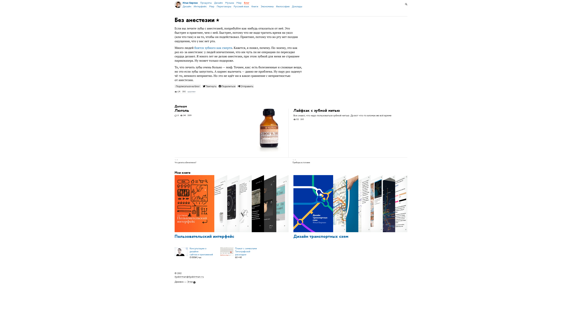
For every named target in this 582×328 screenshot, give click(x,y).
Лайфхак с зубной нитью (316, 111)
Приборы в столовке (301, 162)
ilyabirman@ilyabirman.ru (189, 276)
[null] (209, 86)
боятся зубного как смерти (213, 48)
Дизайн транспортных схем (320, 237)
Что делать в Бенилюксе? (185, 162)
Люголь (182, 111)
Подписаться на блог (188, 86)
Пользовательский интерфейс (204, 237)
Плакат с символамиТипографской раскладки (246, 251)
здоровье (191, 91)
